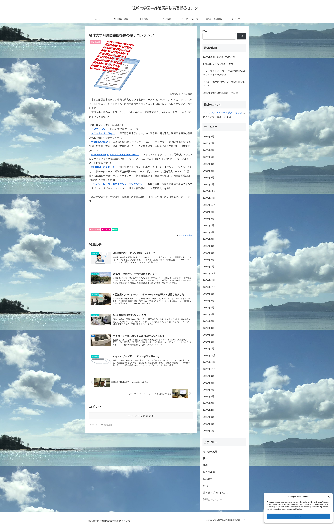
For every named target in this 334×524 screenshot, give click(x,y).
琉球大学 (107, 229)
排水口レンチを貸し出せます (218, 64)
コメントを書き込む (141, 415)
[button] (328, 496)
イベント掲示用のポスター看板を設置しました (224, 84)
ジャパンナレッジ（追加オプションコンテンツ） (117, 184)
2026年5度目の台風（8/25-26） (219, 57)
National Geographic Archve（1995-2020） (115, 154)
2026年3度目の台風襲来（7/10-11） (222, 93)
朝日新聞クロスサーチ (103, 167)
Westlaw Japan (99, 142)
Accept (298, 516)
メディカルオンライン (103, 133)
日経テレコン (98, 129)
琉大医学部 (96, 229)
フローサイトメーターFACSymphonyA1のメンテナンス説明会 (224, 73)
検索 (204, 31)
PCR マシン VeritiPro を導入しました (222, 112)
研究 (116, 229)
